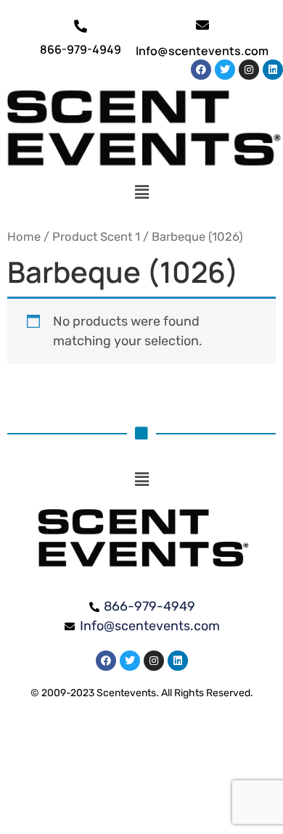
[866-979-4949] (80, 26)
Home (24, 237)
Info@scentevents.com (202, 51)
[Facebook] (201, 69)
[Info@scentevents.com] (202, 24)
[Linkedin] (273, 69)
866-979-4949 (80, 49)
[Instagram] (249, 69)
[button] (141, 193)
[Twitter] (225, 69)
